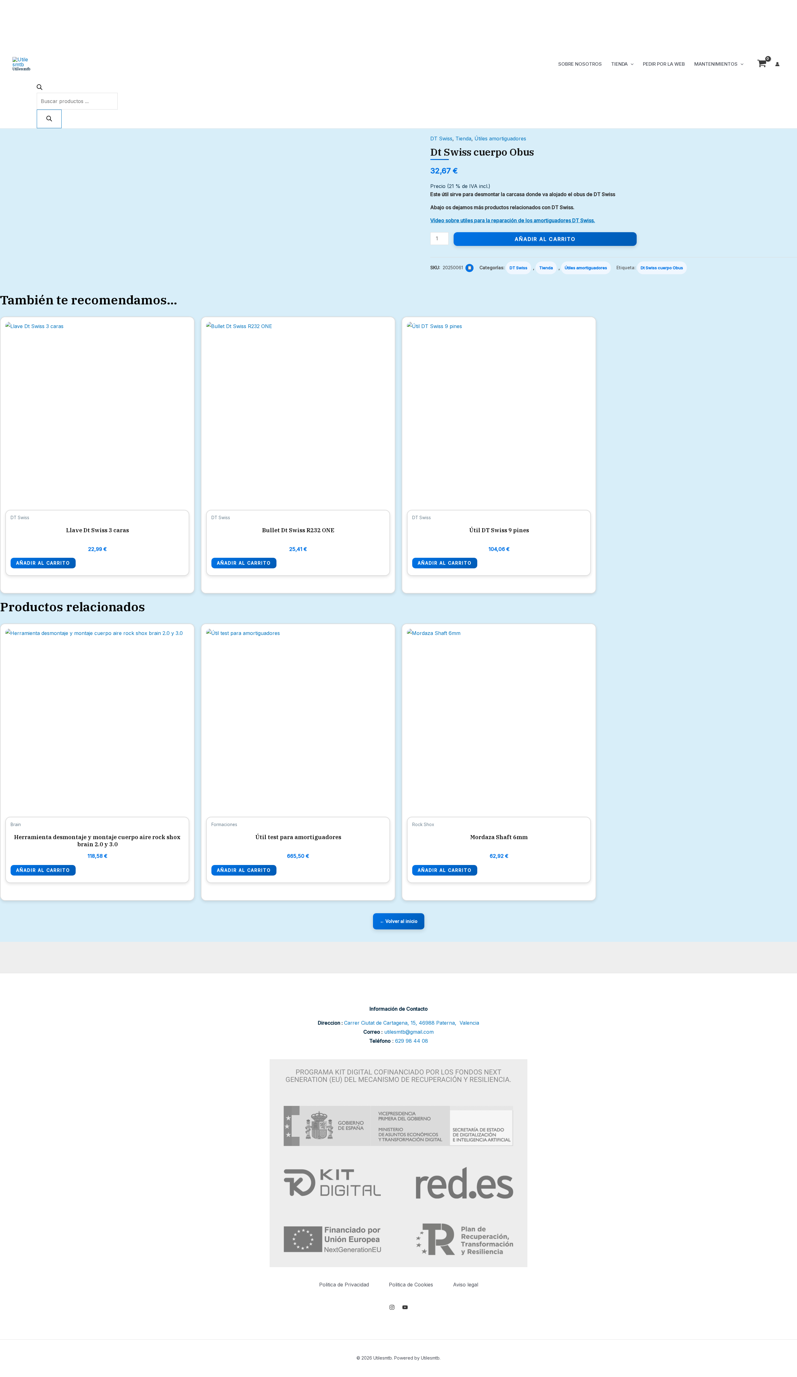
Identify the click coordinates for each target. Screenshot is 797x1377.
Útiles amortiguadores (500, 138)
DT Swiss (441, 138)
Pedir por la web (664, 64)
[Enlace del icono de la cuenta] (777, 64)
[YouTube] (405, 1307)
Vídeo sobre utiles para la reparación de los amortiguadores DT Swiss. (512, 220)
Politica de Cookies (411, 1284)
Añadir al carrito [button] (43, 563)
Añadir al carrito (545, 239)
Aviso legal (465, 1284)
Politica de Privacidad (344, 1284)
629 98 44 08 (411, 1041)
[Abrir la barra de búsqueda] (39, 88)
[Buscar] (49, 119)
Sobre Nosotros (580, 64)
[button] (631, 64)
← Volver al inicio (398, 921)
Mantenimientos (716, 64)
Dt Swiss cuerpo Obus (662, 267)
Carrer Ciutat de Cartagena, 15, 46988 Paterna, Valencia (411, 1023)
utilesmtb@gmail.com (409, 1032)
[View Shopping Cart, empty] (761, 64)
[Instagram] (392, 1307)
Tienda (619, 64)
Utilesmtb (21, 69)
